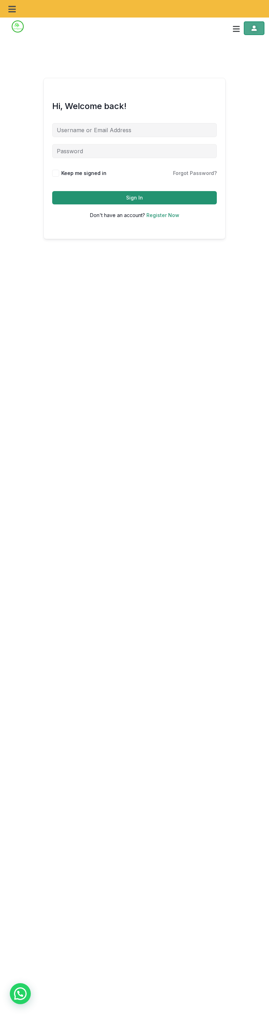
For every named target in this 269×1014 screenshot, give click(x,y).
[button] (12, 9)
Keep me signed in (83, 173)
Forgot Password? (195, 173)
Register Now (162, 215)
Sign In (134, 198)
